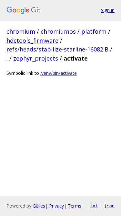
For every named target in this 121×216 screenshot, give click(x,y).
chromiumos (58, 31)
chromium (20, 31)
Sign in (108, 10)
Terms (74, 206)
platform (93, 31)
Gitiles (39, 206)
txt (94, 206)
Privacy (56, 206)
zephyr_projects (35, 58)
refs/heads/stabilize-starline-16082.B (57, 49)
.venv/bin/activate (58, 73)
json (109, 206)
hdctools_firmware (32, 40)
